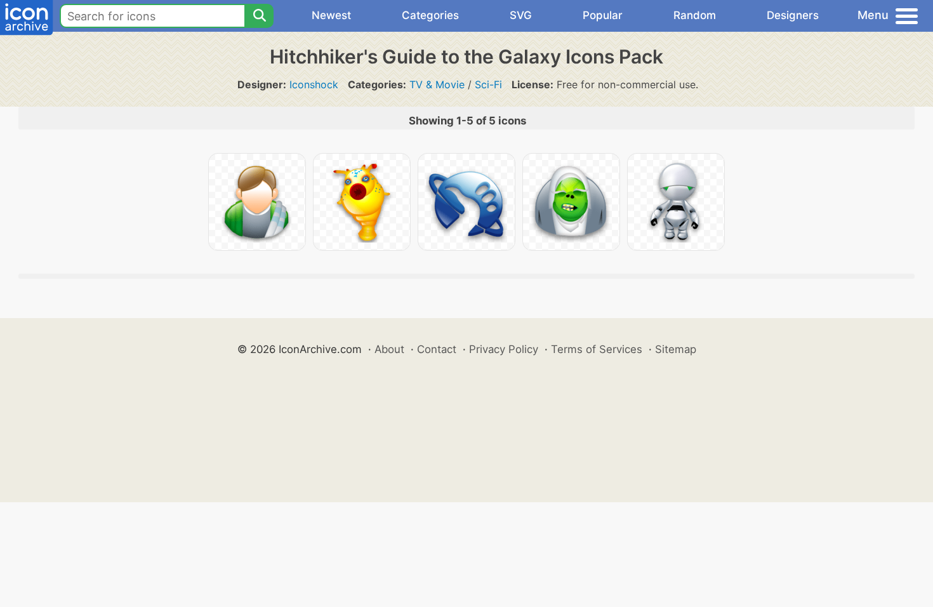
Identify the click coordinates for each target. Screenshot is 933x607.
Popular (603, 15)
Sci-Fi (488, 84)
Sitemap (675, 349)
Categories (430, 15)
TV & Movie (437, 84)
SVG (521, 15)
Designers (793, 15)
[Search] (259, 16)
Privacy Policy (503, 349)
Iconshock (313, 84)
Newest (331, 15)
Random (694, 15)
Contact (436, 349)
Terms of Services (596, 349)
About (389, 349)
